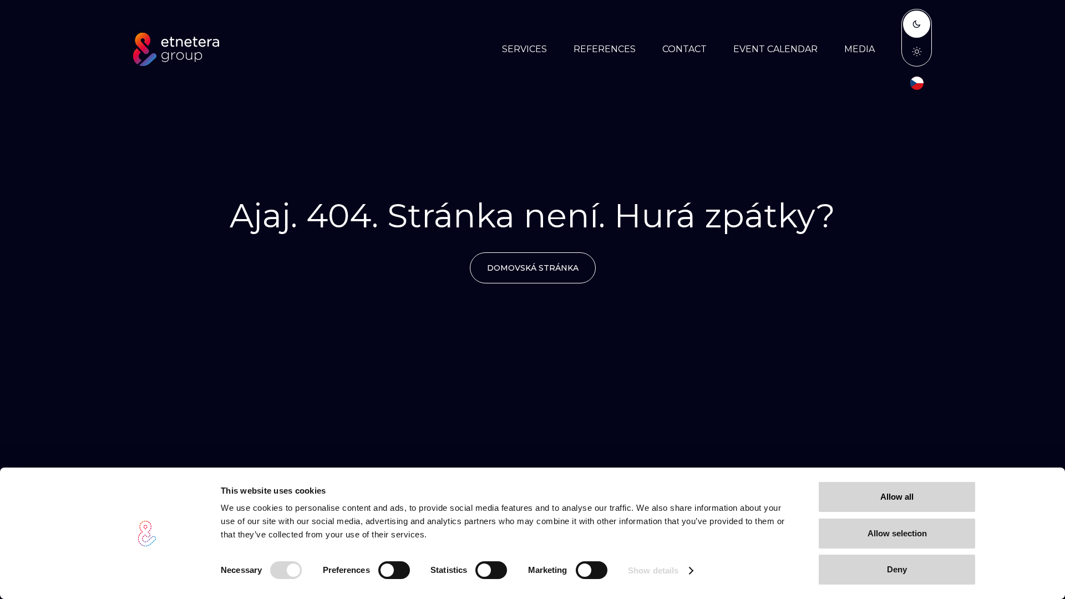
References (605, 49)
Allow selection (897, 533)
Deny (897, 569)
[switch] (394, 570)
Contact (684, 49)
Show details (653, 570)
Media (859, 49)
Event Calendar (775, 49)
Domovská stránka (533, 268)
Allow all (897, 496)
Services (524, 49)
